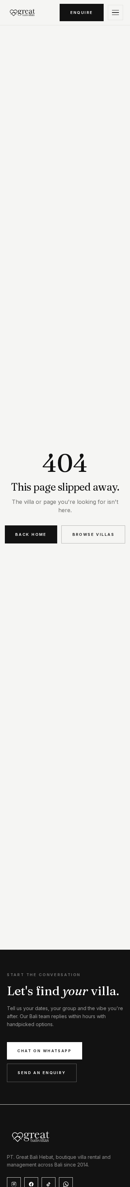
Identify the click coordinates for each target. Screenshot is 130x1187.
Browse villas (93, 534)
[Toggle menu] (115, 12)
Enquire (81, 12)
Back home (31, 534)
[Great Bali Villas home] (22, 12)
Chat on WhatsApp (44, 1050)
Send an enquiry (42, 1072)
